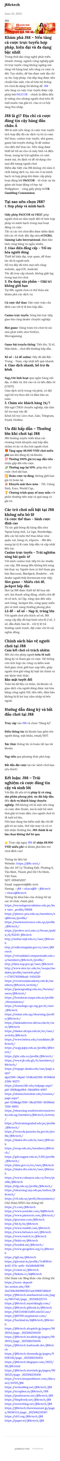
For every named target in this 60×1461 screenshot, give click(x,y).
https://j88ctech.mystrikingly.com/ (28, 1303)
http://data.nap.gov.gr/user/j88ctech (29, 964)
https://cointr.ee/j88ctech (22, 1270)
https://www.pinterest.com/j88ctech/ (30, 1215)
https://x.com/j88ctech (20, 1207)
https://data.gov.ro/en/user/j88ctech (29, 1165)
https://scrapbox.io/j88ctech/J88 (26, 1391)
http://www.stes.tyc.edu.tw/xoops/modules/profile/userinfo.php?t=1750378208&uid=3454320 (30, 972)
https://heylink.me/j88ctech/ (24, 1244)
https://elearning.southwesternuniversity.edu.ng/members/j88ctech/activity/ (30, 1115)
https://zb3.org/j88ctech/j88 (24, 1416)
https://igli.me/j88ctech (20, 1257)
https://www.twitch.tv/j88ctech (25, 1236)
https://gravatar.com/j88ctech (25, 1219)
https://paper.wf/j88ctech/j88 (24, 1420)
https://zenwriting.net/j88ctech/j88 (28, 1404)
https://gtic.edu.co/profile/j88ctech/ (29, 1056)
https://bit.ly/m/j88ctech (21, 1224)
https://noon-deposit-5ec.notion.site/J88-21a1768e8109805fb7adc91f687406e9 (28, 1287)
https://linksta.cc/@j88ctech (23, 1274)
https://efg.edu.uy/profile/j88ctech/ (28, 1186)
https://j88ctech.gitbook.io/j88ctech (28, 1307)
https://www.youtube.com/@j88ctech (29, 1211)
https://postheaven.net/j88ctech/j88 (29, 1395)
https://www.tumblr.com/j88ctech (27, 1228)
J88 (24, 723)
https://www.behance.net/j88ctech (28, 1232)
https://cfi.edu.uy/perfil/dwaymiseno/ (30, 1198)
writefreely (37, 1448)
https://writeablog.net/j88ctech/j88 (28, 1387)
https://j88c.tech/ (28, 863)
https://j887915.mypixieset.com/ (26, 1316)
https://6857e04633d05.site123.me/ (28, 1312)
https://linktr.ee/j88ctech (21, 1240)
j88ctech (12, 4)
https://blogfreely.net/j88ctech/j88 (28, 1399)
